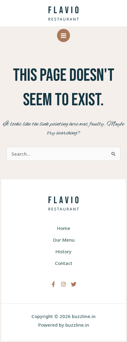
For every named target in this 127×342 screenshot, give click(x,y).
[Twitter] (73, 284)
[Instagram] (63, 284)
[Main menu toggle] (63, 35)
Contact (63, 263)
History (63, 251)
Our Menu (64, 240)
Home (63, 228)
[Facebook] (53, 284)
